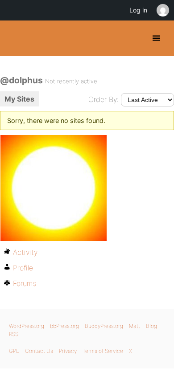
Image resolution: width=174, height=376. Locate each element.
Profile (23, 267)
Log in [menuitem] (138, 10)
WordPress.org (26, 326)
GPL (14, 350)
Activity (25, 252)
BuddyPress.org (14, 38)
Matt (134, 326)
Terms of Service (103, 350)
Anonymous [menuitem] (162, 10)
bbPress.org (64, 326)
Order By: (103, 99)
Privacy (68, 350)
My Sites (19, 98)
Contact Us (39, 350)
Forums (24, 283)
